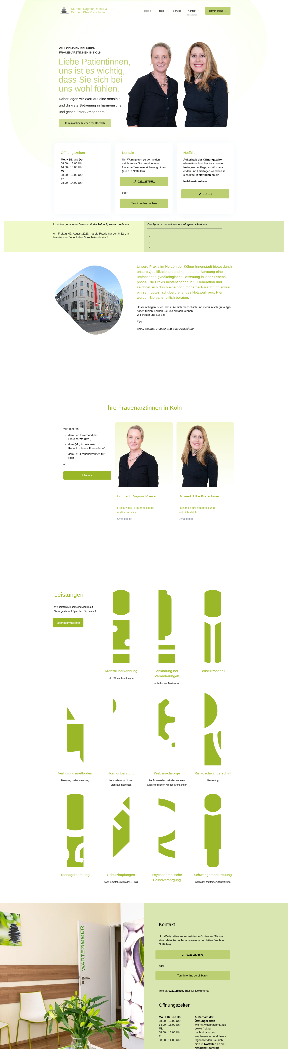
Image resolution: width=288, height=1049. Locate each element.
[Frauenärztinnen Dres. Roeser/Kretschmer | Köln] (83, 11)
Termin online (216, 10)
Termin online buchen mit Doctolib (85, 123)
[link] (167, 11)
